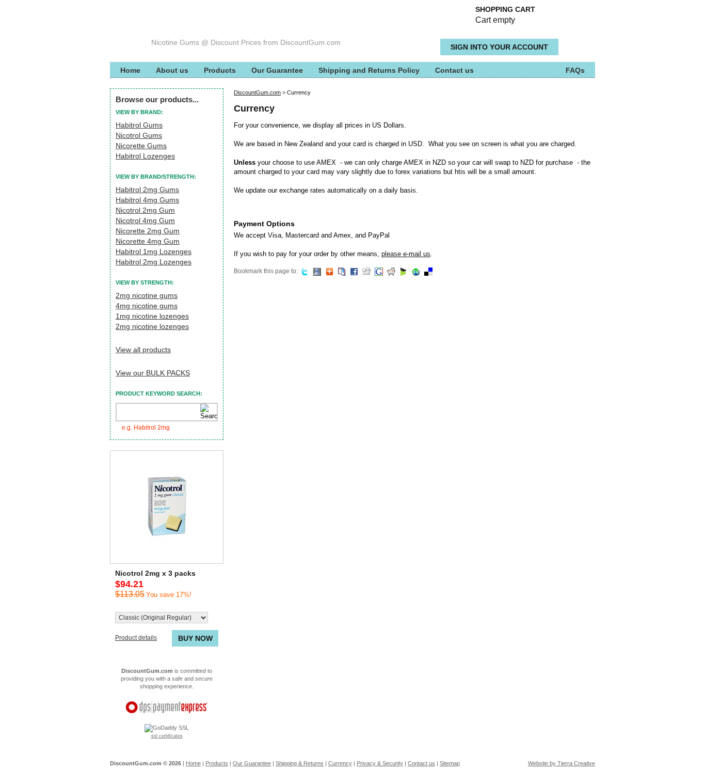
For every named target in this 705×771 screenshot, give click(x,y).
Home (130, 70)
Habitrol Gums (139, 125)
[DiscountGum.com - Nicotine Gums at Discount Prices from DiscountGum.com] (172, 25)
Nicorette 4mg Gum (148, 241)
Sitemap (450, 763)
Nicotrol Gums (139, 135)
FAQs (575, 70)
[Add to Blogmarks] (402, 271)
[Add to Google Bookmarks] (377, 271)
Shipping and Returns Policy (369, 70)
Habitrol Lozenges (145, 156)
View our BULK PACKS (153, 373)
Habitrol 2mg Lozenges (153, 262)
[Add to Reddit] (389, 271)
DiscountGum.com (257, 92)
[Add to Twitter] (303, 271)
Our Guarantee (277, 70)
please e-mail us (405, 254)
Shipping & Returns (300, 763)
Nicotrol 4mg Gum (145, 220)
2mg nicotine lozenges (152, 326)
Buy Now (195, 638)
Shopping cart (505, 14)
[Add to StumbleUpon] (414, 271)
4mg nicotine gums (147, 306)
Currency (340, 763)
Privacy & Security (380, 763)
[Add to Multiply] (315, 271)
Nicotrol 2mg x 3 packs (155, 573)
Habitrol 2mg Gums (147, 189)
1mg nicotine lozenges (152, 316)
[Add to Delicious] (427, 271)
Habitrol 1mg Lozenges (153, 251)
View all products (143, 349)
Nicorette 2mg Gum (148, 231)
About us (172, 70)
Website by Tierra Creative (561, 763)
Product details (136, 637)
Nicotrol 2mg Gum (145, 210)
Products (220, 70)
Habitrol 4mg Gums (147, 200)
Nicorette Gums (141, 145)
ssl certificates (167, 735)
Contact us (454, 70)
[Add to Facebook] (352, 271)
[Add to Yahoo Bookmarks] (340, 271)
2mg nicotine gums (147, 295)
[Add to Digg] (365, 271)
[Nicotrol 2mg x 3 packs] (166, 507)
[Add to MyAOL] (328, 271)
